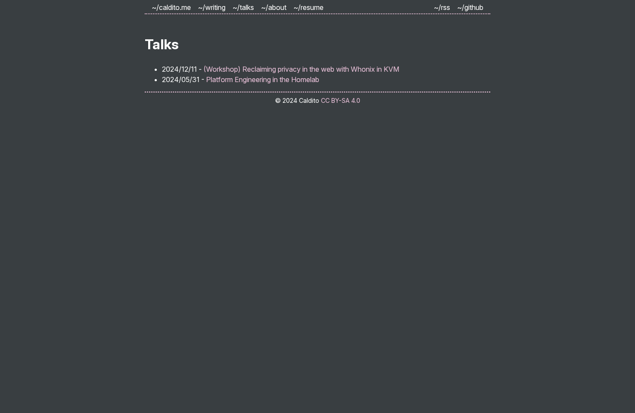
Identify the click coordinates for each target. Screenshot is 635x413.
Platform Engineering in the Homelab (262, 79)
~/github (470, 7)
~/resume (308, 7)
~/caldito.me (171, 7)
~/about (273, 7)
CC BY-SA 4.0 (340, 100)
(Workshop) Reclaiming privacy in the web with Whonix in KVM (301, 69)
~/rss (442, 7)
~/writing (211, 7)
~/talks (243, 7)
